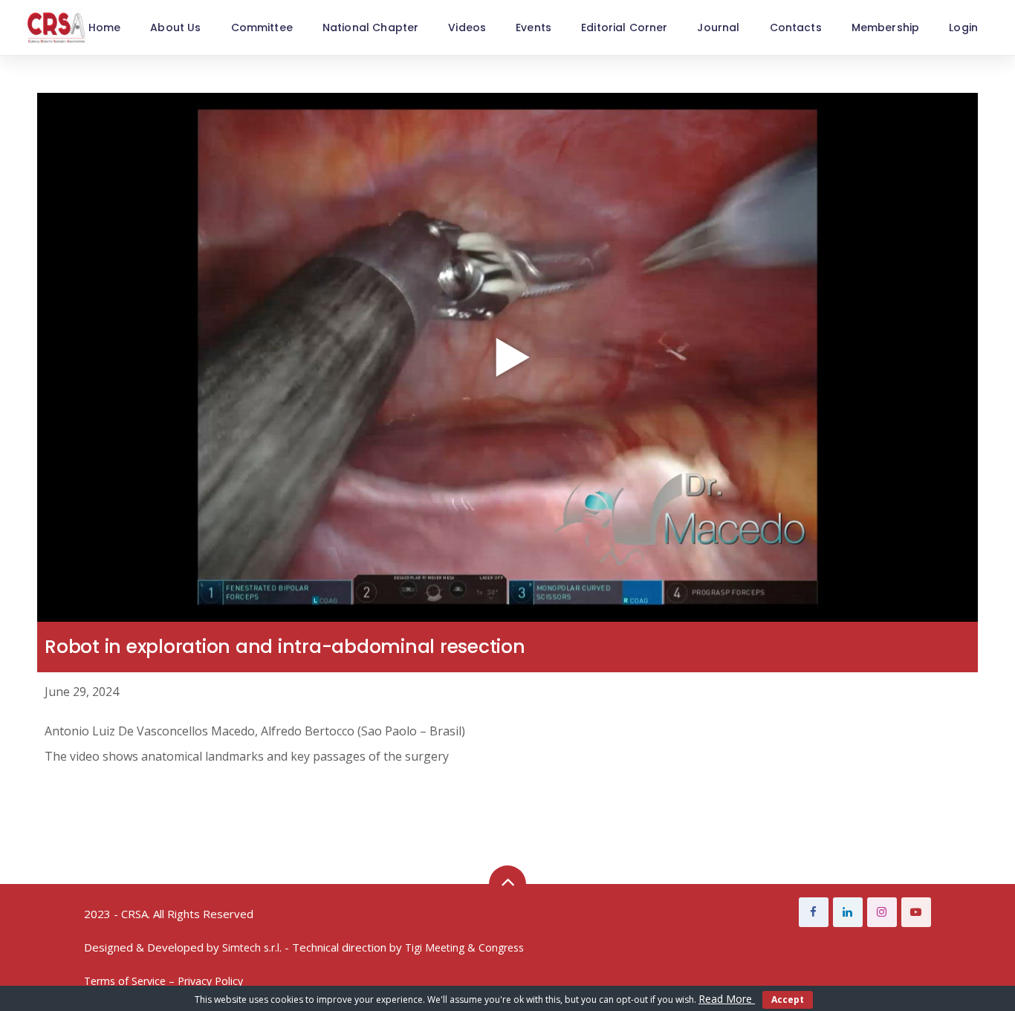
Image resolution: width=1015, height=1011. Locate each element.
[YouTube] (916, 912)
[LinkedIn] (848, 912)
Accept (787, 999)
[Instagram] (882, 912)
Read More (726, 999)
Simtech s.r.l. (252, 947)
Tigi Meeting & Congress (464, 947)
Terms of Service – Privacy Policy (163, 981)
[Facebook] (813, 912)
